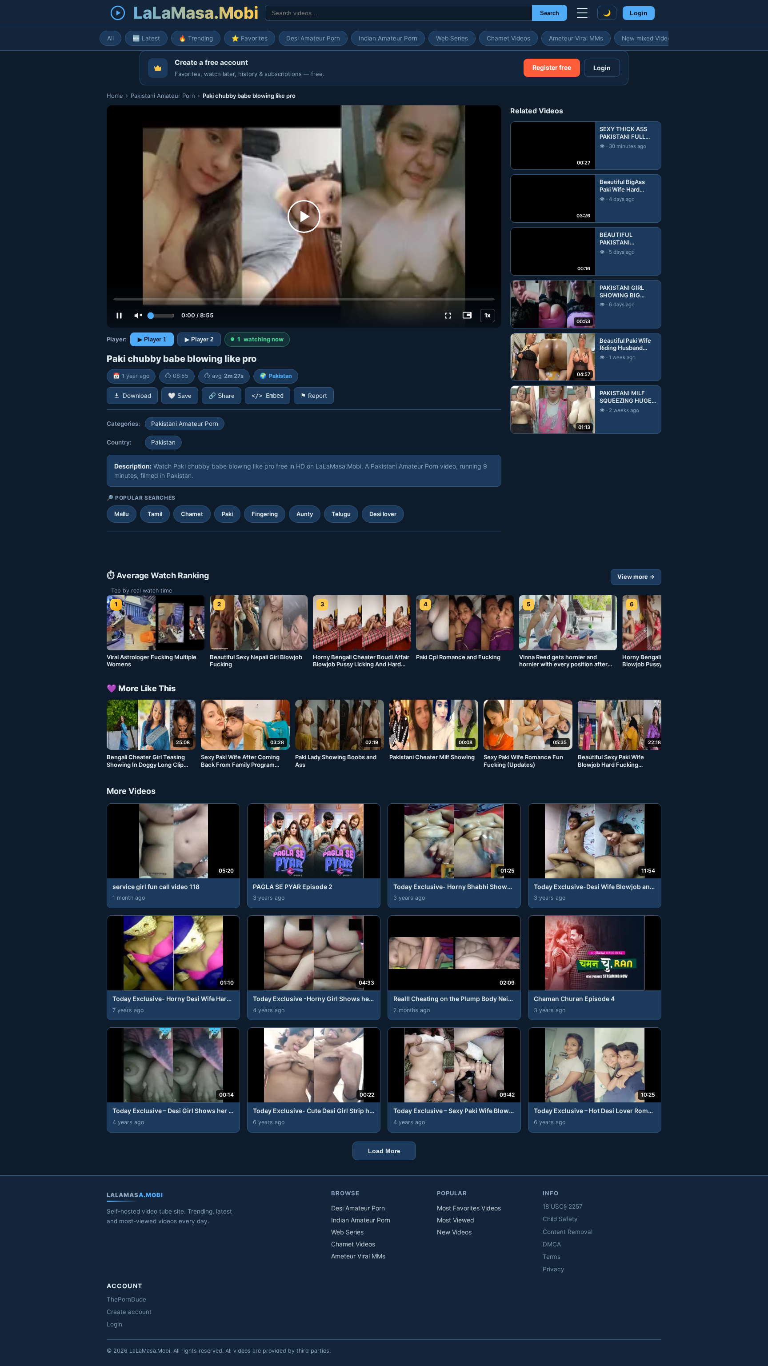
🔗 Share (221, 396)
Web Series (452, 38)
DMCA (552, 1244)
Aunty (304, 513)
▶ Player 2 (199, 339)
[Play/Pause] (119, 315)
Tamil (155, 513)
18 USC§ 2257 (563, 1206)
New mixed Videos (648, 38)
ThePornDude (126, 1299)
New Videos (454, 1232)
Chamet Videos (508, 38)
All (110, 38)
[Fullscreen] (448, 315)
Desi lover (382, 513)
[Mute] (138, 315)
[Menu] (582, 13)
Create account (129, 1311)
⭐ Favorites (250, 38)
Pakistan (280, 376)
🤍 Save (180, 396)
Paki (227, 513)
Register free (551, 67)
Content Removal (567, 1231)
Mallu (121, 513)
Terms (551, 1256)
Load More (384, 1150)
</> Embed (268, 395)
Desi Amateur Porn (313, 38)
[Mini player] (467, 315)
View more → (636, 576)
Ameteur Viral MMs (576, 38)
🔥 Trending (196, 38)
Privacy (553, 1269)
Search (549, 13)
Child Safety (560, 1218)
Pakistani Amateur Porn (163, 95)
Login (639, 13)
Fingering (265, 513)
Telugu (341, 513)
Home (115, 95)
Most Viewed (455, 1220)
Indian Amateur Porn (388, 38)
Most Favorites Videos (469, 1208)
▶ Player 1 (152, 339)
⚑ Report (313, 395)
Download (137, 395)
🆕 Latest (146, 38)
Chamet (192, 513)
